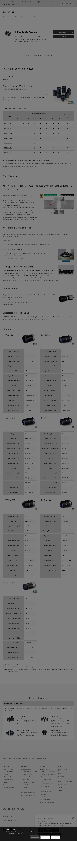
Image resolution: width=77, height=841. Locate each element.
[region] (38, 834)
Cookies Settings (35, 837)
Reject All (45, 837)
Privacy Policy (21, 833)
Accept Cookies (55, 837)
